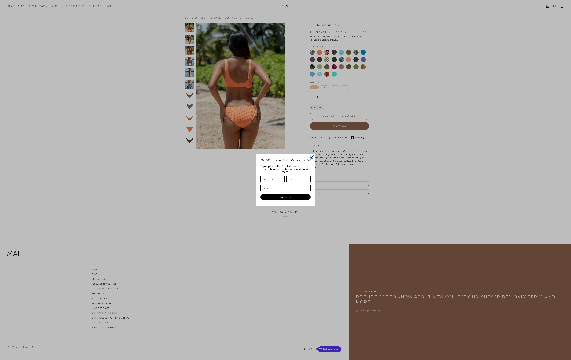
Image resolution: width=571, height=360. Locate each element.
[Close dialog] (312, 157)
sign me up (285, 197)
